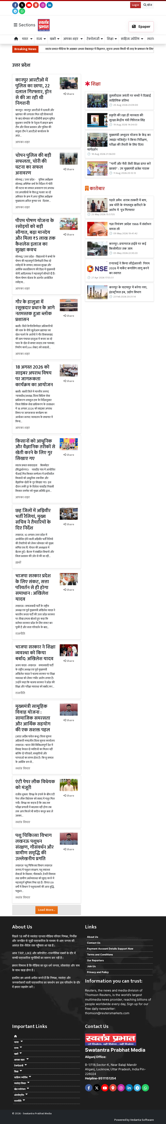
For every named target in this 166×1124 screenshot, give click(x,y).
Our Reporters (95, 960)
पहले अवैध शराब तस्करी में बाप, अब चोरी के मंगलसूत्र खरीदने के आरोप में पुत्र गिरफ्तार (128, 205)
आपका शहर (22, 142)
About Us (92, 936)
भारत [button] (25, 39)
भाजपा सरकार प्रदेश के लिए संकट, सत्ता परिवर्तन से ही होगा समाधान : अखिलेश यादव (33, 587)
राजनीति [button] (17, 1100)
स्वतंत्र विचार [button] (20, 1083)
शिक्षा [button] (110, 39)
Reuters (90, 990)
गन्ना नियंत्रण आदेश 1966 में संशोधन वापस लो (130, 227)
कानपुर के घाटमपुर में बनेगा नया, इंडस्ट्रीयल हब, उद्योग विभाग (128, 290)
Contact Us (93, 942)
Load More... (46, 910)
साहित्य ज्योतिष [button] (130, 39)
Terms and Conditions (100, 954)
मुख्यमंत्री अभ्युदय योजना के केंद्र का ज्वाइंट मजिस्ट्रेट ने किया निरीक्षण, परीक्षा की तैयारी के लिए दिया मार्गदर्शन (119, 142)
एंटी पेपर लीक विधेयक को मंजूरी (35, 785)
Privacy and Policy (98, 972)
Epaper (144, 27)
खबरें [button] (53, 39)
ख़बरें (18, 562)
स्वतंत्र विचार (22, 768)
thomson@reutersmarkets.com (107, 1013)
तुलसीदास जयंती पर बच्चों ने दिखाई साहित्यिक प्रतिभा (130, 98)
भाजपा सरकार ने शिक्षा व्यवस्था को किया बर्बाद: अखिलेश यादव (35, 653)
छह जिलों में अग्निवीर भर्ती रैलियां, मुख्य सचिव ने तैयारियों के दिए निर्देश (33, 519)
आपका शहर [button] (71, 39)
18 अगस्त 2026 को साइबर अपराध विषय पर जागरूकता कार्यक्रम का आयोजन (34, 376)
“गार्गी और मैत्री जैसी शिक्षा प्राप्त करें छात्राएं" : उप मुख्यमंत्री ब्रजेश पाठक (130, 166)
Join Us (91, 966)
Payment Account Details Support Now (110, 948)
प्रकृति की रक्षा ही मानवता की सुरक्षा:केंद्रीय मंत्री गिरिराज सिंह (127, 118)
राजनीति (20, 633)
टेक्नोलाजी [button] (93, 39)
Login (135, 5)
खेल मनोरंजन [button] (20, 1089)
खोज (149, 5)
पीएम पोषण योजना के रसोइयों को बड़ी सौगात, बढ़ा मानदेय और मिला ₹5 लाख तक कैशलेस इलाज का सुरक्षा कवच (35, 235)
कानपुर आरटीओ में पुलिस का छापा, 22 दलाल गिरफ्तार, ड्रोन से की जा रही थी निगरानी (33, 91)
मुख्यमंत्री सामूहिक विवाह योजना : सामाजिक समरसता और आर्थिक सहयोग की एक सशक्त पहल (32, 718)
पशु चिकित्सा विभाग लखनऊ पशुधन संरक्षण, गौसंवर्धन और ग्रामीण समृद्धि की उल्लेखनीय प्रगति (34, 847)
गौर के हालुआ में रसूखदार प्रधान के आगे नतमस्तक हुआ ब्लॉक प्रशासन (35, 310)
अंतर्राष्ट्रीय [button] (19, 1094)
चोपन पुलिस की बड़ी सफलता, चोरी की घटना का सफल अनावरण (33, 164)
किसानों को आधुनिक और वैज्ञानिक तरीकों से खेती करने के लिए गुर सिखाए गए (35, 450)
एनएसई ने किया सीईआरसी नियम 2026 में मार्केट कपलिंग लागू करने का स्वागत (129, 268)
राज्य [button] (39, 39)
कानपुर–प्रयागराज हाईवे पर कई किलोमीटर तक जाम (127, 246)
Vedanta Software (142, 1119)
